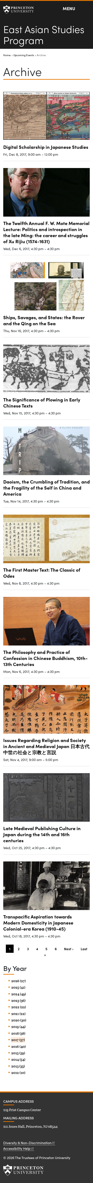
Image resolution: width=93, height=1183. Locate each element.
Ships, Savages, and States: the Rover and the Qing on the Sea (44, 320)
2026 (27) (18, 980)
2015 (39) (18, 1053)
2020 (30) (18, 1020)
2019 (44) (18, 1026)
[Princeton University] (20, 9)
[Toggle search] (87, 9)
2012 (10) (18, 1072)
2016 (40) (18, 1046)
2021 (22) (18, 1013)
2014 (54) (18, 1059)
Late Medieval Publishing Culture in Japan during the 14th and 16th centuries (42, 834)
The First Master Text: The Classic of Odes (41, 572)
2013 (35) (18, 1066)
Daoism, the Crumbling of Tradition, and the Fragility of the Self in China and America (46, 487)
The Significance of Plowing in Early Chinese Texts (41, 402)
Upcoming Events (23, 55)
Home (7, 55)
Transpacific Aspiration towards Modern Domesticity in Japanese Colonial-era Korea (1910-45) (38, 922)
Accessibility (16, 1148)
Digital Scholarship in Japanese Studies (45, 146)
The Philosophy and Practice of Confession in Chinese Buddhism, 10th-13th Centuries (45, 658)
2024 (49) (18, 994)
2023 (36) (18, 1000)
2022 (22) (18, 1007)
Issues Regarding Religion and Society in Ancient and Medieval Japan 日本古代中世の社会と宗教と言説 (46, 746)
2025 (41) (18, 987)
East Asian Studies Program (43, 34)
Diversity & (27, 1142)
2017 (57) (18, 1039)
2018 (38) (18, 1033)
